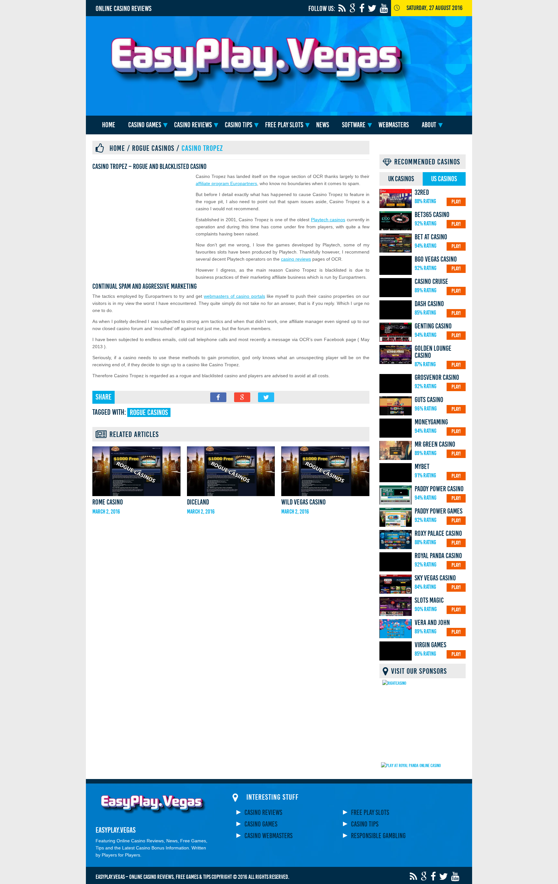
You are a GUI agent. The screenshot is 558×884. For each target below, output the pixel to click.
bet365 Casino (432, 214)
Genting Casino (433, 326)
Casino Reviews (193, 125)
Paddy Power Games (438, 511)
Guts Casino (429, 399)
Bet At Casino (431, 237)
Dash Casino (429, 303)
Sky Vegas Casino (435, 578)
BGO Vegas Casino (436, 259)
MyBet (422, 466)
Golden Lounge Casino (433, 352)
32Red (422, 192)
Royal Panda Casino (438, 555)
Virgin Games (430, 645)
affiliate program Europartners (226, 183)
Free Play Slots (284, 125)
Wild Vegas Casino (303, 502)
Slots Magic (429, 600)
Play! (456, 202)
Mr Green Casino (435, 444)
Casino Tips (238, 125)
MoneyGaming (431, 422)
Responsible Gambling (378, 835)
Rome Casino (107, 502)
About (429, 125)
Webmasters (393, 125)
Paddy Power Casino (439, 489)
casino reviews (296, 259)
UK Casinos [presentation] (401, 179)
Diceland (198, 502)
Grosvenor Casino (437, 377)
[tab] (401, 179)
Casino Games (144, 125)
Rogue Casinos (153, 148)
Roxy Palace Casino (438, 533)
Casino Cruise (431, 281)
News (322, 125)
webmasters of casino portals (234, 296)
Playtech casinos (328, 219)
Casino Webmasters (268, 835)
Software (354, 125)
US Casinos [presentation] (444, 179)
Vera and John (432, 622)
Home (108, 125)
